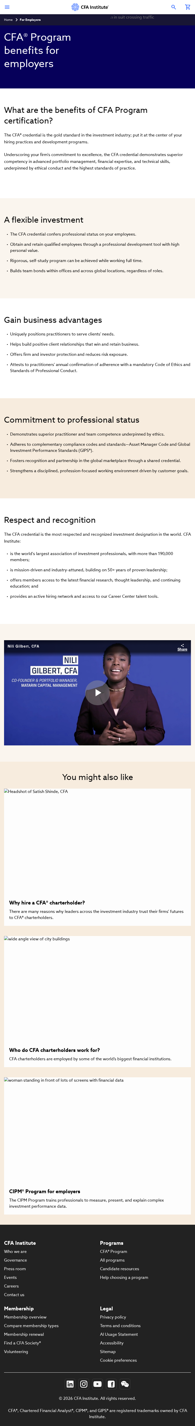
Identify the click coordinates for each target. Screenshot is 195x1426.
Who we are (15, 1251)
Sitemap (108, 1351)
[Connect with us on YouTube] (97, 1384)
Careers (11, 1286)
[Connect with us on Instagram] (83, 1384)
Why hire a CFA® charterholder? (47, 902)
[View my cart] (188, 7)
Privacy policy (113, 1317)
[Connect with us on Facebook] (111, 1384)
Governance (15, 1260)
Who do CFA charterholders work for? (54, 1050)
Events (10, 1277)
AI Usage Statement (119, 1334)
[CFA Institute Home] (90, 7)
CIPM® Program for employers (44, 1191)
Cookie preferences (118, 1360)
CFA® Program (113, 1251)
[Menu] (7, 7)
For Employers (30, 20)
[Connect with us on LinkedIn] (70, 1384)
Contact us (14, 1294)
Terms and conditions (120, 1325)
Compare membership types (31, 1325)
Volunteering (16, 1351)
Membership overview (25, 1317)
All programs (112, 1260)
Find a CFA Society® (22, 1343)
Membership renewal (24, 1334)
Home (8, 20)
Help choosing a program (124, 1277)
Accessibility (112, 1343)
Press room (15, 1268)
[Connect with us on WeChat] (125, 1384)
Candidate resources (119, 1268)
